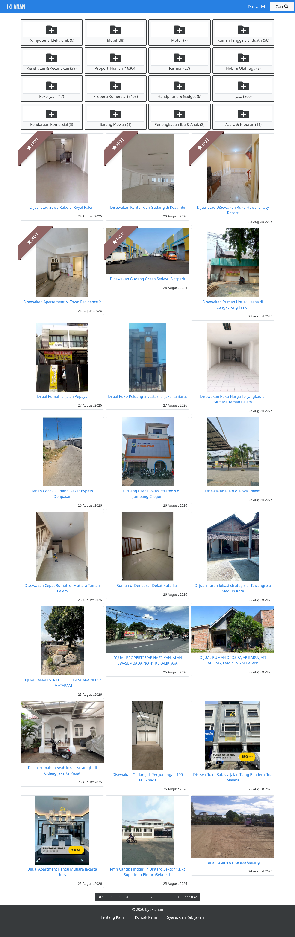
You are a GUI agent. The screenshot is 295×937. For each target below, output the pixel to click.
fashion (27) (179, 68)
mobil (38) (115, 40)
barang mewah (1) (115, 124)
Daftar (254, 6)
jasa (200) (243, 96)
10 (177, 896)
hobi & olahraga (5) (243, 68)
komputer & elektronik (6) (51, 40)
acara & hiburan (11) (243, 124)
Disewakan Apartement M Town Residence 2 (62, 301)
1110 (189, 896)
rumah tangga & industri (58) (243, 40)
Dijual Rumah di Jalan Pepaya (62, 396)
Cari (279, 6)
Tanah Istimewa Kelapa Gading (233, 862)
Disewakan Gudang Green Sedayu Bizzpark (147, 278)
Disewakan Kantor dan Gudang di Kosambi (147, 207)
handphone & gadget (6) (179, 96)
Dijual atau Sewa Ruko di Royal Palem (62, 207)
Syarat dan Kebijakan (185, 917)
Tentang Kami (113, 917)
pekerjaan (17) (51, 96)
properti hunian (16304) (115, 68)
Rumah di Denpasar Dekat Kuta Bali (148, 585)
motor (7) (179, 40)
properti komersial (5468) (115, 96)
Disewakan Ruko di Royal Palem (232, 490)
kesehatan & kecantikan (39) (52, 68)
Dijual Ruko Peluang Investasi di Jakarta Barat (147, 396)
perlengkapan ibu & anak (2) (179, 124)
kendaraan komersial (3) (51, 124)
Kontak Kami (146, 917)
